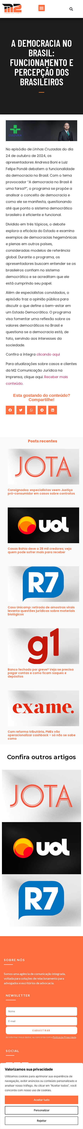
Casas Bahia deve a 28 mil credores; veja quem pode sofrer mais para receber (39, 550)
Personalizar (41, 1110)
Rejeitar (41, 1120)
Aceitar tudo (41, 1099)
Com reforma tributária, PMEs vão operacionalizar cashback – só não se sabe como (41, 735)
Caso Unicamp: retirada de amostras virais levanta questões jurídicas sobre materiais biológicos (41, 610)
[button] (41, 8)
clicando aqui (48, 354)
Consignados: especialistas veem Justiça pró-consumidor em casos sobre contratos (41, 491)
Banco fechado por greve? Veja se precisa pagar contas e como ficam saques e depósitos (41, 672)
